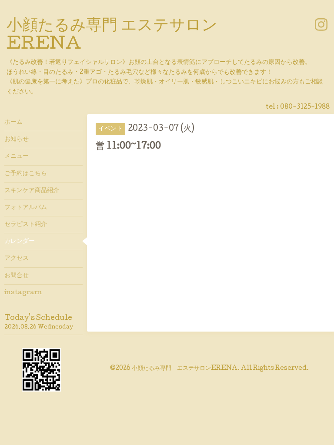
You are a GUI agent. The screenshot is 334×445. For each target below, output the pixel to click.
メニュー (16, 156)
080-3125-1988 (305, 107)
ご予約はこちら (25, 173)
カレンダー (19, 241)
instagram (23, 292)
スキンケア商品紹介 (31, 190)
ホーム (13, 122)
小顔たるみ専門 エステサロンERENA (184, 368)
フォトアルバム (25, 207)
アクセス (16, 258)
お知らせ (16, 139)
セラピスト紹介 (25, 224)
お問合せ (16, 275)
